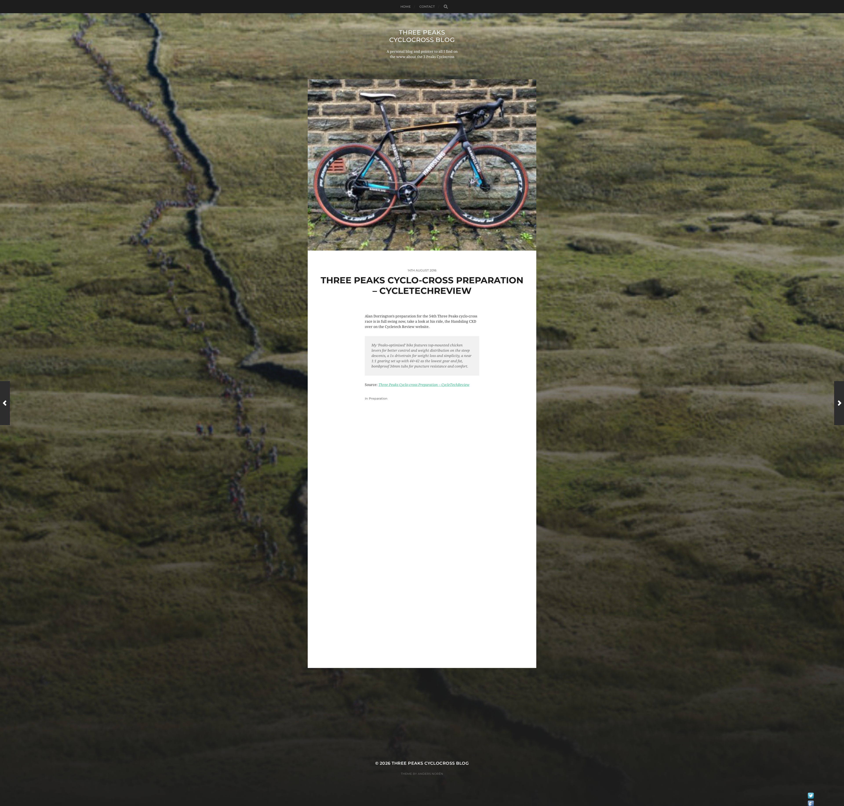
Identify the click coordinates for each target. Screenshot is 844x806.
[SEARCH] (446, 7)
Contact (427, 7)
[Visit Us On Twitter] (811, 797)
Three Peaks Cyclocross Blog (422, 36)
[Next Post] (839, 403)
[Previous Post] (5, 403)
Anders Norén (430, 773)
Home (405, 7)
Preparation (378, 398)
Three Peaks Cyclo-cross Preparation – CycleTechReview (423, 385)
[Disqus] (422, 480)
